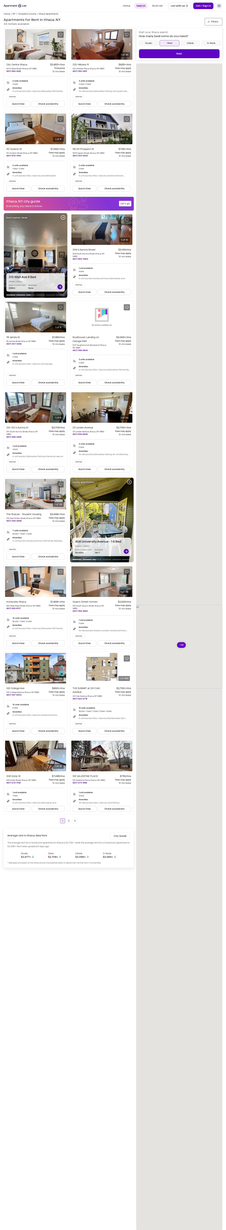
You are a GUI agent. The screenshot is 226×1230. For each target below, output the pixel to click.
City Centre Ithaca (16, 64)
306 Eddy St (13, 776)
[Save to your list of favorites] (60, 35)
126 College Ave (15, 688)
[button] (181, 645)
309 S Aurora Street (84, 249)
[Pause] (63, 217)
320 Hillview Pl (81, 64)
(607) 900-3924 (80, 259)
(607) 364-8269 (14, 521)
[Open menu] (219, 6)
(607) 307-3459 (13, 344)
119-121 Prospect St (83, 149)
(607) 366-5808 (80, 350)
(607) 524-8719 (80, 699)
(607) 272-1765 (13, 783)
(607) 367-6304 (14, 695)
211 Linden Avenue (83, 427)
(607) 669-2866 (13, 437)
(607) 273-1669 (80, 783)
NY (14, 14)
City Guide (120, 836)
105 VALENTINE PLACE (85, 776)
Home (7, 14)
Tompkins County (27, 14)
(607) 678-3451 (13, 156)
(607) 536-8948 (80, 434)
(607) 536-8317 (13, 608)
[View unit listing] (59, 286)
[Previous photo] (7, 44)
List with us (181, 6)
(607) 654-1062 (13, 71)
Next (179, 53)
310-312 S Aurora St (17, 427)
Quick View (18, 104)
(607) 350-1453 (80, 71)
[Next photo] (63, 44)
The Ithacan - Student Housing (23, 514)
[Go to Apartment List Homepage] (15, 6)
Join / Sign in (203, 5)
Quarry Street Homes (85, 601)
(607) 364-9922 (80, 611)
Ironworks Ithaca (16, 601)
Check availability (48, 104)
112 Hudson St (14, 149)
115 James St (13, 337)
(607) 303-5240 (80, 156)
